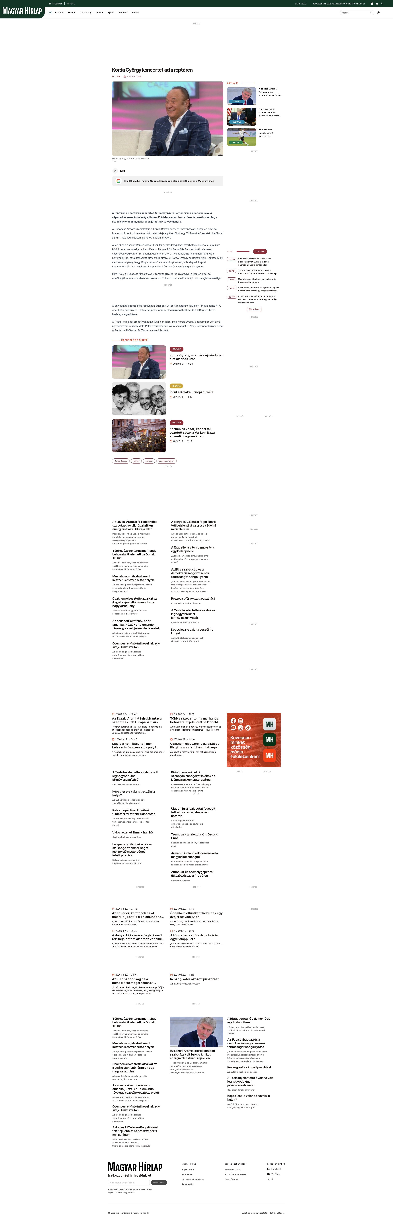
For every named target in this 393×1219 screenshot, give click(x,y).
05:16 (232, 271)
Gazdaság (85, 12)
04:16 (232, 288)
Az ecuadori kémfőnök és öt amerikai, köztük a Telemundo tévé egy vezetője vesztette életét (257, 299)
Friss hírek (57, 3)
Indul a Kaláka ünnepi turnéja (192, 392)
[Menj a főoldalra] (22, 10)
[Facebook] (372, 3)
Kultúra (176, 349)
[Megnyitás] (50, 12)
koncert (149, 461)
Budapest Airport (166, 461)
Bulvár (135, 12)
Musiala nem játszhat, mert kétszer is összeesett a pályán (269, 134)
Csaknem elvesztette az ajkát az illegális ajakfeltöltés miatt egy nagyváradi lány (258, 289)
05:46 (232, 259)
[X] (382, 3)
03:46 (232, 297)
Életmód (123, 12)
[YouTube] (377, 3)
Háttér (99, 12)
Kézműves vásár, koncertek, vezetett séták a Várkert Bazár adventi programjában (193, 432)
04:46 (232, 279)
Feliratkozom (159, 1182)
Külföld (72, 12)
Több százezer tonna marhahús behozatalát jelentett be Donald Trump (269, 114)
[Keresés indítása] (371, 12)
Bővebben (254, 309)
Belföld (59, 12)
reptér (136, 461)
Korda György (121, 461)
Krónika (176, 386)
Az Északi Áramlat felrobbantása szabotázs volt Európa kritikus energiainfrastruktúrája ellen (271, 96)
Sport (111, 12)
